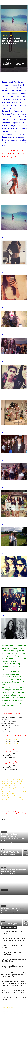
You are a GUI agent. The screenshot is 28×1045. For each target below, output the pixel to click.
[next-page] (3, 1001)
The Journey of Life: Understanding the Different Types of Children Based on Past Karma (13, 975)
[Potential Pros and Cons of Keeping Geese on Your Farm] (14, 865)
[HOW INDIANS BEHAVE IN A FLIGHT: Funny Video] (14, 885)
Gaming (3, 921)
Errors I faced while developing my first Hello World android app (13, 967)
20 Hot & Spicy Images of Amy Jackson (13, 800)
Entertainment (6, 35)
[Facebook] (4, 1038)
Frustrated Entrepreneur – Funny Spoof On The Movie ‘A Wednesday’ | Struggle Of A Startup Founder (13, 983)
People (25, 850)
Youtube (7, 1040)
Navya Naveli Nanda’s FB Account (11, 740)
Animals (3, 849)
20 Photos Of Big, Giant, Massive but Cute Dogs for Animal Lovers (12, 991)
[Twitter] (19, 1038)
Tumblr (15, 1037)
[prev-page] (2, 1001)
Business (4, 906)
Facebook (7, 1037)
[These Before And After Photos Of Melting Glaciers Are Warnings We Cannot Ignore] (20, 54)
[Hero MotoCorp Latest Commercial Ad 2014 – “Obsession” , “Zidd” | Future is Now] (14, 833)
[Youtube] (4, 1040)
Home (2, 1005)
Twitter (22, 1037)
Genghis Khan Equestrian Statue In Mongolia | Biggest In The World (13, 939)
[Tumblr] (12, 1038)
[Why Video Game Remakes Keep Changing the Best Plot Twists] (11, 920)
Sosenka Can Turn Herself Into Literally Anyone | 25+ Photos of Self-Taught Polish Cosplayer (7, 62)
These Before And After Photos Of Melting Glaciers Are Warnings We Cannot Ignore (20, 62)
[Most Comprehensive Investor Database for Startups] (14, 904)
